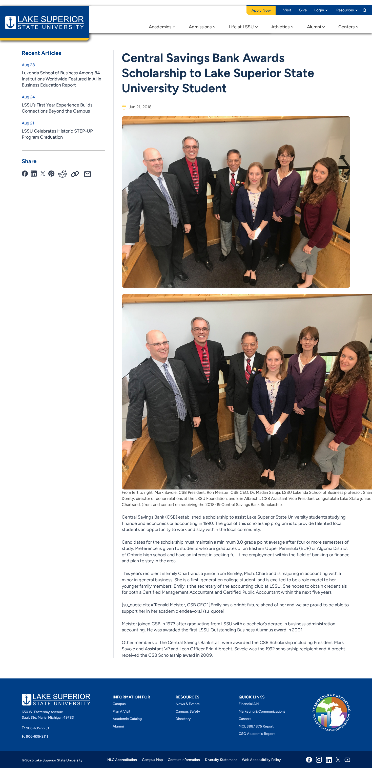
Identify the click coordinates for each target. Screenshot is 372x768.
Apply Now (261, 10)
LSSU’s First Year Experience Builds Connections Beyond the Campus (57, 108)
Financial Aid (249, 704)
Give (303, 10)
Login (319, 10)
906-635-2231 (35, 728)
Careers (245, 719)
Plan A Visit (121, 711)
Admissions (200, 27)
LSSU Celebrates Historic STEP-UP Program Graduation (57, 134)
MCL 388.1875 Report (256, 726)
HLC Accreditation (122, 760)
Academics (160, 27)
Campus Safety (188, 711)
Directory (183, 719)
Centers (346, 27)
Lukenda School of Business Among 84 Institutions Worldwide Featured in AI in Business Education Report (61, 79)
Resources (345, 10)
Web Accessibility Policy (261, 760)
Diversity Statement (221, 760)
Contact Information (184, 760)
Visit (287, 10)
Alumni (314, 27)
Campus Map (152, 760)
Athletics (280, 27)
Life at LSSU (241, 27)
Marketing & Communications (262, 711)
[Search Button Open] (364, 10)
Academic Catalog (127, 719)
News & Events (188, 704)
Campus (119, 704)
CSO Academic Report (257, 734)
